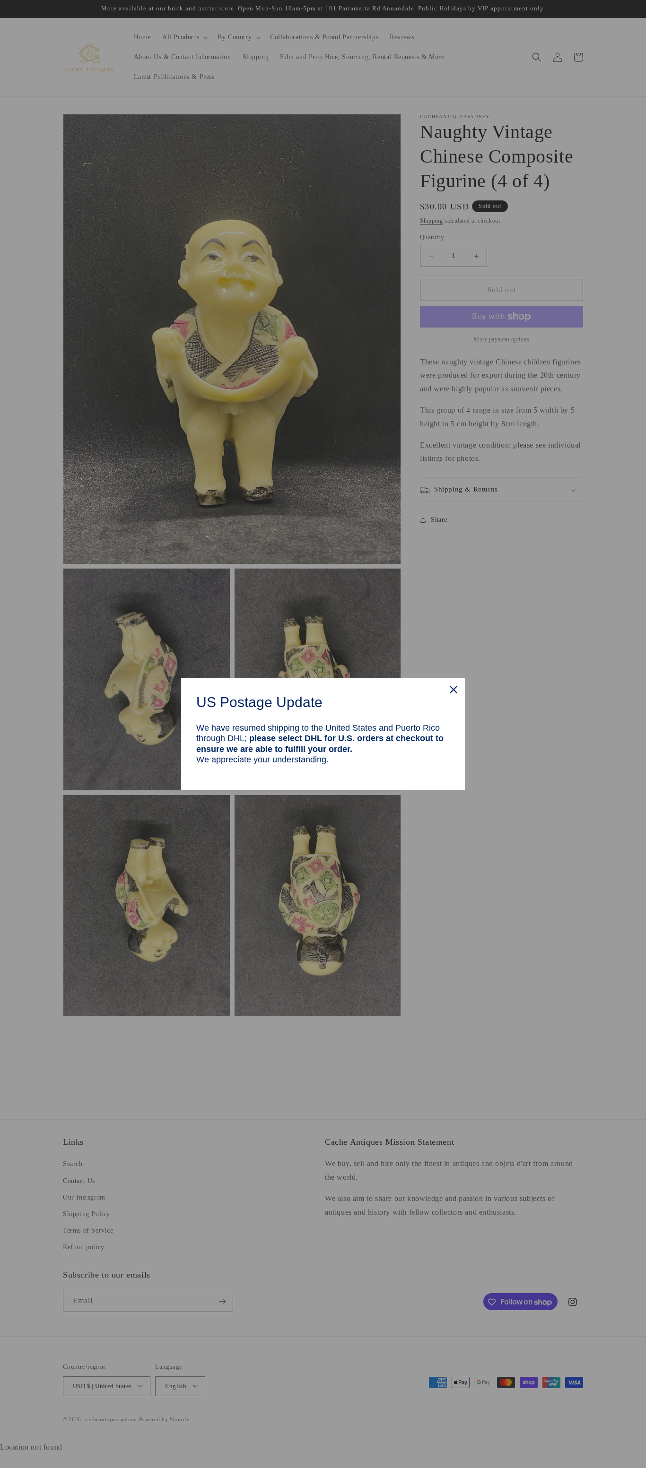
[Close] (453, 689)
